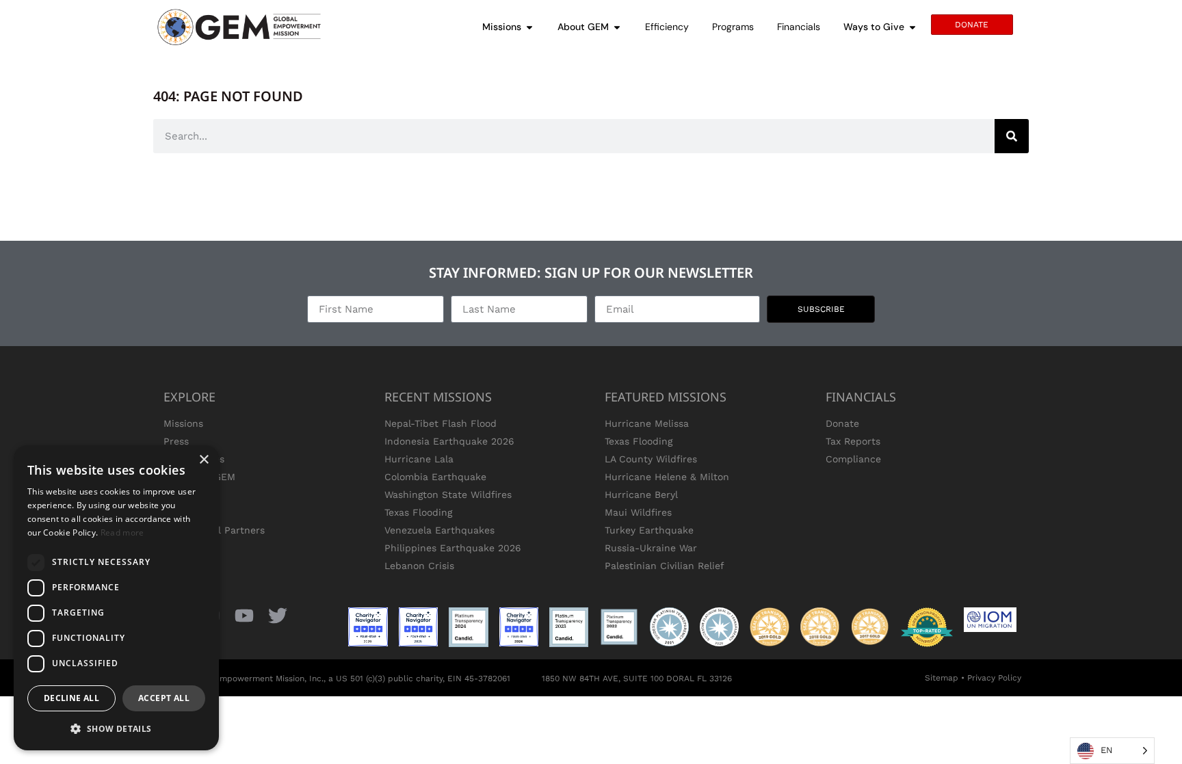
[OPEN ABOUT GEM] (617, 27)
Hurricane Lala (419, 458)
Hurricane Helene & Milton (667, 476)
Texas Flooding (418, 512)
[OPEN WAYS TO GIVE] (912, 27)
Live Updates (193, 458)
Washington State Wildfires (448, 494)
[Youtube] (244, 615)
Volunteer (186, 494)
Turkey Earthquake (649, 530)
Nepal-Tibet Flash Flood (440, 423)
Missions (183, 423)
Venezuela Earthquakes (439, 530)
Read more (122, 532)
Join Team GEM (199, 476)
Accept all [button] (163, 698)
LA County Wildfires (651, 458)
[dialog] (116, 597)
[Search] (1012, 136)
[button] (116, 728)
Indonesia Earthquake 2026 (449, 441)
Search (179, 547)
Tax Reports (853, 441)
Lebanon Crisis (419, 565)
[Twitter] (278, 615)
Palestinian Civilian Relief (664, 565)
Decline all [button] (71, 698)
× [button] (203, 460)
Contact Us (189, 512)
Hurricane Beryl (641, 494)
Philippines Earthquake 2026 (452, 547)
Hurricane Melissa (647, 423)
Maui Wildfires (638, 512)
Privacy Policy (994, 678)
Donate (842, 423)
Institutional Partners (214, 530)
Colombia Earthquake (435, 476)
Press (176, 441)
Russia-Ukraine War (651, 547)
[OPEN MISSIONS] (529, 27)
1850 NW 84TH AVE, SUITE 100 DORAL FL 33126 (637, 678)
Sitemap (941, 678)
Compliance (853, 458)
